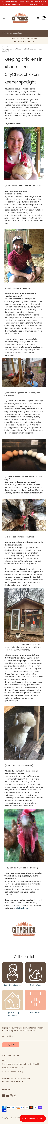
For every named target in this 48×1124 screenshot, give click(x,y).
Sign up (10, 1044)
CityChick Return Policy (12, 1067)
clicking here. (22, 908)
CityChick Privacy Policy (12, 1071)
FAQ (4, 1060)
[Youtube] (7, 1095)
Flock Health (35, 1012)
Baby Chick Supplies (12, 985)
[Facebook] (3, 1095)
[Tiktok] (15, 1095)
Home (4, 46)
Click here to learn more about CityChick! (20, 1064)
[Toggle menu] (2, 18)
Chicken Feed (35, 985)
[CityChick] (24, 929)
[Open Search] (4, 33)
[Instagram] (11, 1095)
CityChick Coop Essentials (12, 1013)
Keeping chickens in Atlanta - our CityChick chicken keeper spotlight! (22, 50)
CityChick (18, 1118)
